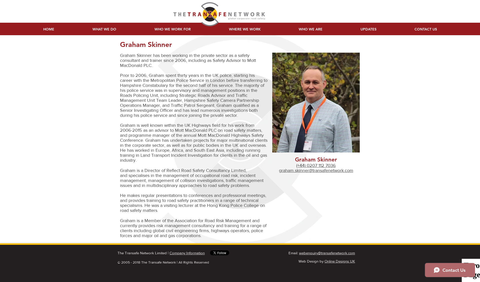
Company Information (187, 253)
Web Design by (326, 261)
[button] (426, 29)
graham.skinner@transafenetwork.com (316, 170)
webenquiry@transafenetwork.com (327, 253)
